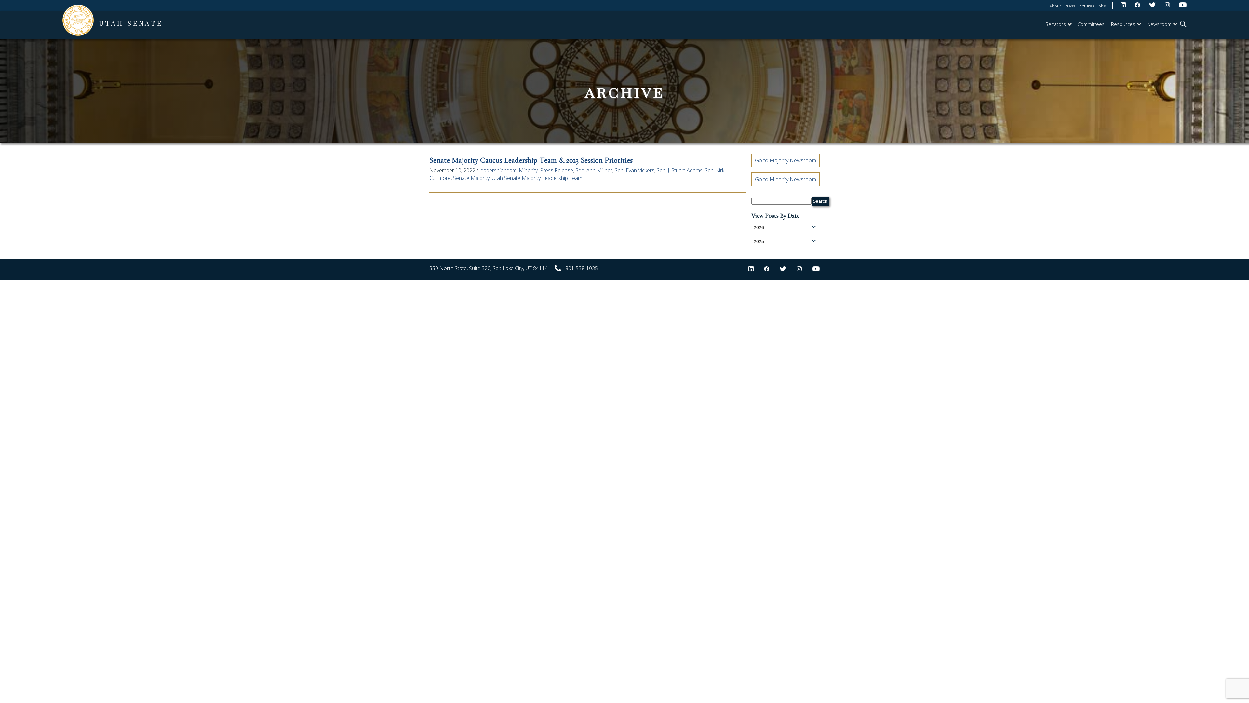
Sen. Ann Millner (593, 170)
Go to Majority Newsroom (785, 160)
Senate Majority (471, 178)
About (1055, 6)
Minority (528, 170)
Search (820, 201)
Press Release (556, 170)
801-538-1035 (581, 268)
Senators (1055, 24)
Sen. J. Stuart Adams (680, 170)
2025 (759, 241)
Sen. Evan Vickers (634, 170)
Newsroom (1159, 24)
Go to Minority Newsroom (785, 179)
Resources (1123, 24)
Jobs (1101, 6)
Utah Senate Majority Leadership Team (537, 178)
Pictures (1086, 6)
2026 (759, 227)
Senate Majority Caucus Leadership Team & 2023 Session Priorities (531, 160)
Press (1069, 6)
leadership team (498, 170)
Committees (1091, 24)
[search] (1183, 24)
